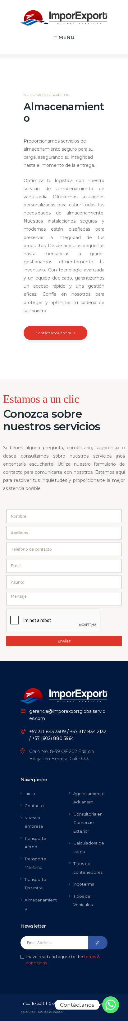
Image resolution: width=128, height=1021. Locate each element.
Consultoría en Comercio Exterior (88, 822)
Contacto (34, 805)
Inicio (30, 793)
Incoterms (83, 884)
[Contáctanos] (110, 1004)
